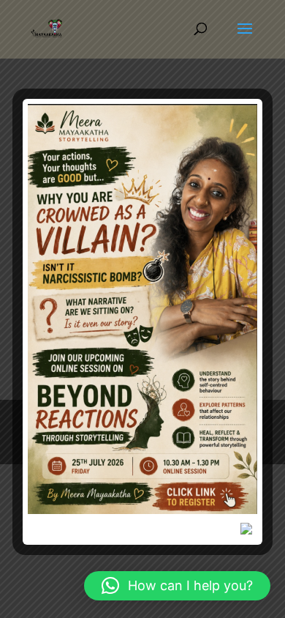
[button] (177, 585)
